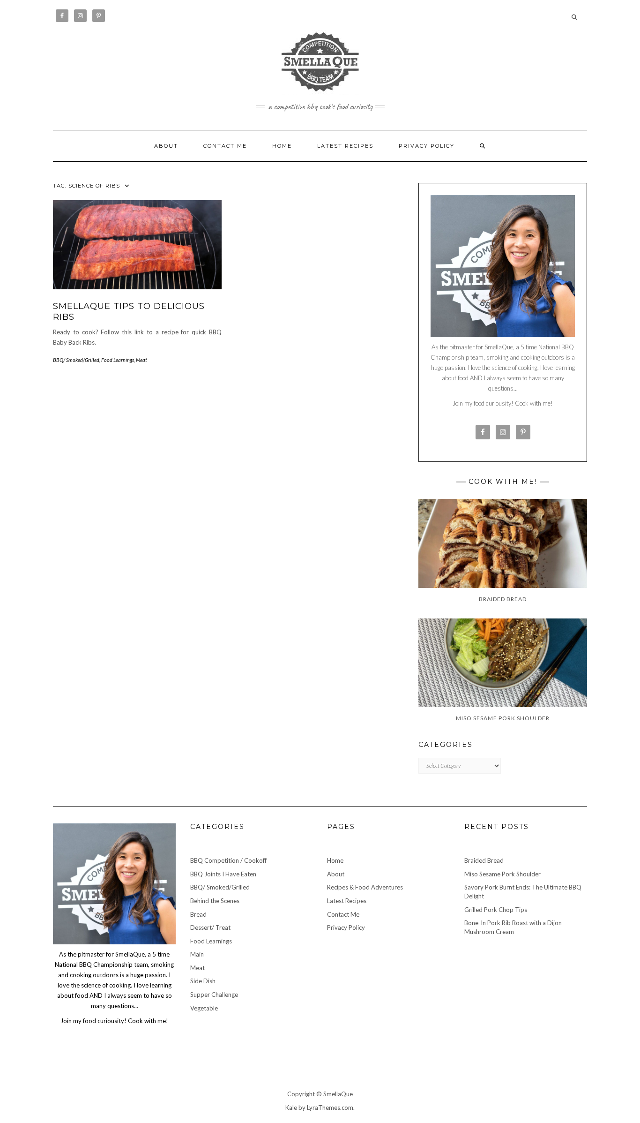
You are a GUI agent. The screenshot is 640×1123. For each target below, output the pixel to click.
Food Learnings (117, 360)
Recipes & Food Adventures (365, 887)
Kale (291, 1107)
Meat (141, 360)
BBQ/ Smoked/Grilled (76, 360)
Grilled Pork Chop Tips (495, 909)
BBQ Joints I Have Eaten (223, 874)
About (166, 146)
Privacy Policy (426, 146)
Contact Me (225, 146)
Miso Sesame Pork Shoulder (502, 874)
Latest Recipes (345, 146)
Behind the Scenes (214, 900)
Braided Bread (484, 860)
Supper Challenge (214, 994)
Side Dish (203, 981)
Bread (198, 914)
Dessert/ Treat (210, 927)
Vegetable (204, 1008)
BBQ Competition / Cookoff (228, 860)
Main (197, 954)
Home (282, 146)
